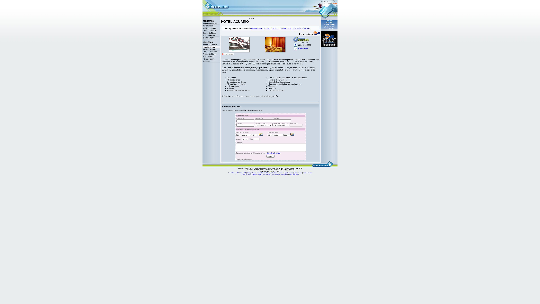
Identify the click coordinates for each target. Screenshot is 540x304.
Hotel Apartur (266, 174)
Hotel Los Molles (246, 174)
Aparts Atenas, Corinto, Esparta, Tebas (281, 173)
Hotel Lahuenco (275, 174)
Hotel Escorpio (307, 173)
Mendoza (284, 169)
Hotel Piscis (232, 173)
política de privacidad (273, 153)
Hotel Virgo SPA (241, 173)
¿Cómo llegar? (208, 38)
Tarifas (267, 28)
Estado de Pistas (209, 33)
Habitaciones (286, 28)
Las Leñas (208, 42)
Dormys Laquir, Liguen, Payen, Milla (258, 173)
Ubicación (297, 28)
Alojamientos (208, 26)
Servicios (275, 28)
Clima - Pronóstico (210, 31)
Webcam (206, 61)
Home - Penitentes (210, 23)
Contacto (306, 28)
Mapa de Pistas (209, 35)
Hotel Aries (284, 174)
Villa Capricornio (294, 174)
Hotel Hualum (257, 174)
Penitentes (208, 21)
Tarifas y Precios (209, 28)
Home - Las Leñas (210, 45)
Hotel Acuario (257, 28)
